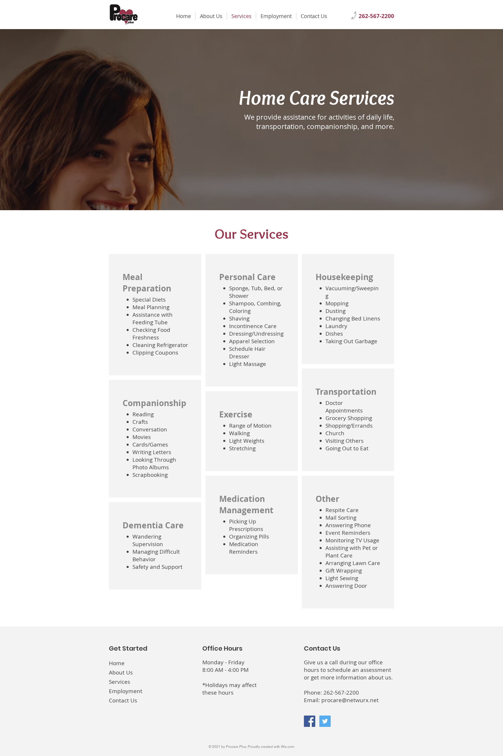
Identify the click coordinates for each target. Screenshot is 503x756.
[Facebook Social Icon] (309, 721)
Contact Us (123, 700)
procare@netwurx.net (350, 700)
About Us (121, 672)
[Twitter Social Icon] (325, 721)
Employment (125, 691)
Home (117, 663)
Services (119, 682)
